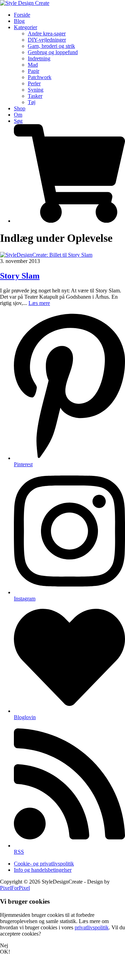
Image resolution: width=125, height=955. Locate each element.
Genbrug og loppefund (53, 52)
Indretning (39, 58)
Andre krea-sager (47, 33)
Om (18, 115)
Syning (35, 90)
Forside (22, 15)
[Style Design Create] (24, 3)
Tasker (35, 96)
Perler (34, 83)
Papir (33, 71)
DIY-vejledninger (47, 40)
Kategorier (25, 27)
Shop (19, 108)
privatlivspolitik (92, 927)
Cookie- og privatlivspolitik (44, 864)
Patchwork (39, 77)
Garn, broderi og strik (51, 46)
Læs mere (39, 303)
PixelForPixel (15, 888)
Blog (19, 21)
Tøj (31, 102)
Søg (18, 121)
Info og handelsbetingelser (43, 870)
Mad (33, 65)
